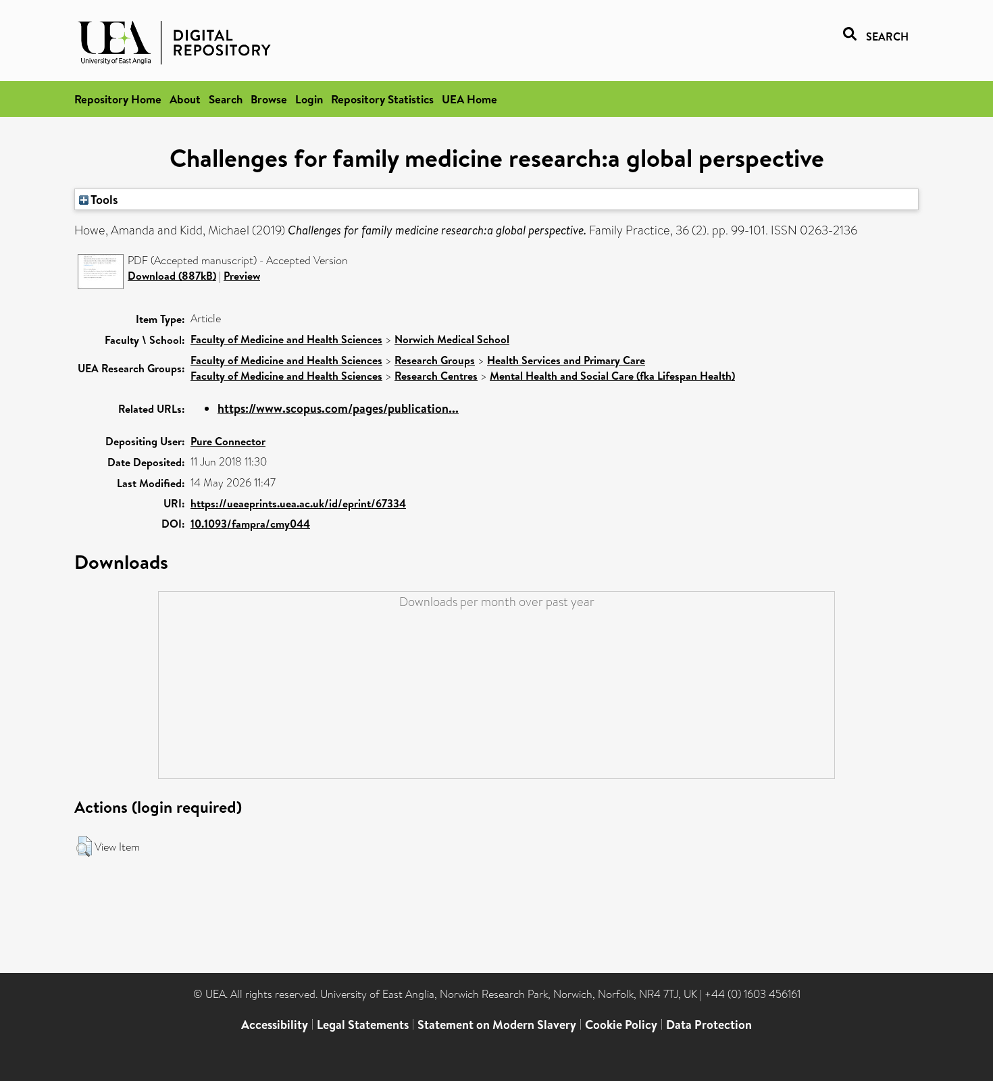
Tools (103, 199)
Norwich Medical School (451, 339)
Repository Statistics (382, 99)
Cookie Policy (621, 1024)
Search (226, 99)
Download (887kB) (172, 275)
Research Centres (436, 375)
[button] (84, 846)
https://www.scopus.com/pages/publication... (338, 408)
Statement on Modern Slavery (496, 1024)
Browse (269, 99)
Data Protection (709, 1024)
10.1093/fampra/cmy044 (250, 523)
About (185, 99)
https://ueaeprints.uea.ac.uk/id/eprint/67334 (298, 503)
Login (309, 99)
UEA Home (469, 99)
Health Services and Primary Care (566, 360)
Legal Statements (363, 1024)
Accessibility (274, 1024)
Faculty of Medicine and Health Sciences (286, 339)
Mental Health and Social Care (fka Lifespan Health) (612, 375)
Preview (242, 275)
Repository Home (117, 99)
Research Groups (434, 360)
